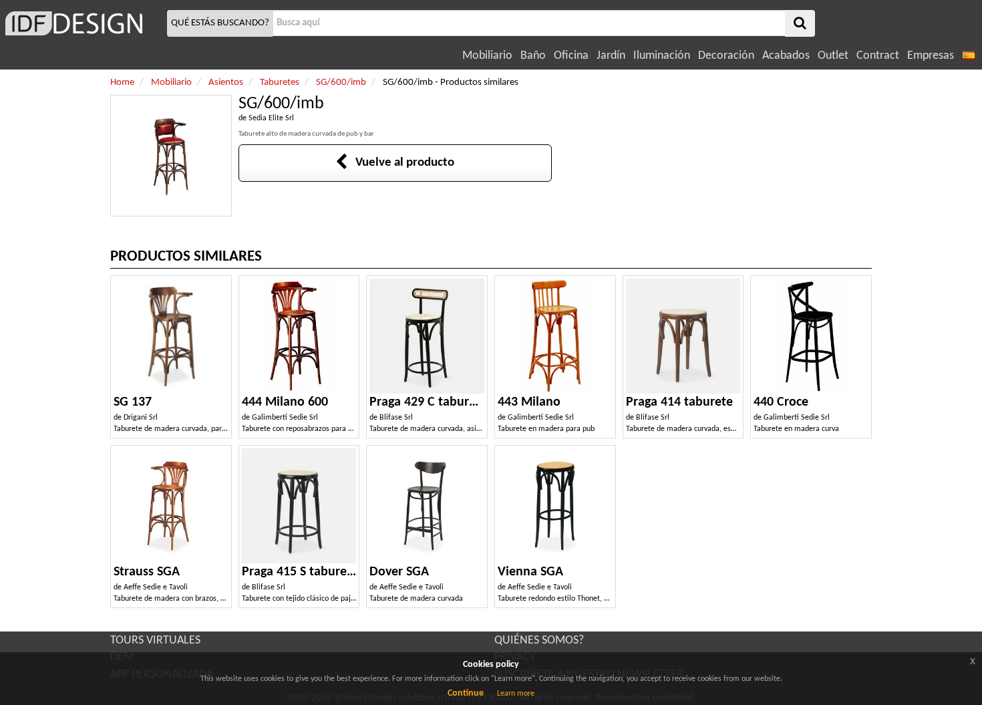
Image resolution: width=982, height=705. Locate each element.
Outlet (833, 55)
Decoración (726, 55)
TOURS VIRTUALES (155, 640)
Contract (877, 55)
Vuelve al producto (400, 162)
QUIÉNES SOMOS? (539, 640)
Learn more (515, 694)
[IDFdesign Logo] (82, 23)
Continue (466, 693)
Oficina (571, 55)
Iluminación (661, 55)
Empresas (930, 55)
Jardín (611, 55)
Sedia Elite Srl (271, 118)
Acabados (786, 55)
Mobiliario (487, 55)
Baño (533, 55)
